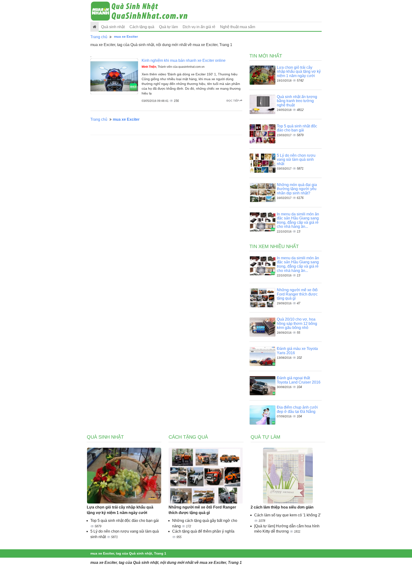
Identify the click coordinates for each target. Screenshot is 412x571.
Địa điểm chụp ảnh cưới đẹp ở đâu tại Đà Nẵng (297, 409)
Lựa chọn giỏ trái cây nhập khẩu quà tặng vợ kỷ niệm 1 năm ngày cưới (299, 71)
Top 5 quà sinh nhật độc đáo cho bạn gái (297, 128)
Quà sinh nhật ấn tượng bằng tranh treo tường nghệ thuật (297, 101)
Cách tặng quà (141, 27)
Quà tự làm (168, 27)
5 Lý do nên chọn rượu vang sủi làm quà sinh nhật (296, 159)
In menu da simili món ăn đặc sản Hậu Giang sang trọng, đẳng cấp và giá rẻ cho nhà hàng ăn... (298, 220)
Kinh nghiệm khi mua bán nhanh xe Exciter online (184, 60)
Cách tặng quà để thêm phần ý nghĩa (203, 531)
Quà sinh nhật (113, 27)
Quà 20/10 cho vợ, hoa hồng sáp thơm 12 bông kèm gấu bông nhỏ (297, 323)
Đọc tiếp (233, 100)
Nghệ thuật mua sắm (237, 27)
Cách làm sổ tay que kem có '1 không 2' (287, 515)
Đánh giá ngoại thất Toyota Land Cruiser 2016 (298, 380)
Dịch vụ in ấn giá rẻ (199, 27)
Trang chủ (98, 37)
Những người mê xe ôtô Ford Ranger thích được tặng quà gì (297, 294)
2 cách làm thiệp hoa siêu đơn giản (282, 507)
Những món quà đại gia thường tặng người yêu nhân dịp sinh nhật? (297, 189)
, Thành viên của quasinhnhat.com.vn (173, 66)
